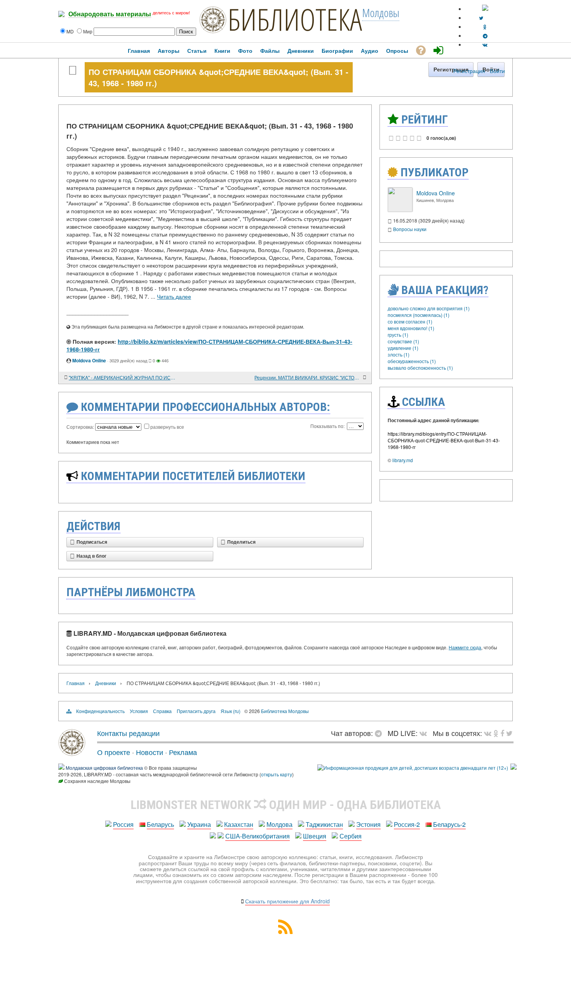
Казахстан (238, 824)
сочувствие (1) (403, 341)
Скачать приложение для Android (287, 901)
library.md (402, 460)
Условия (139, 711)
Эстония (368, 824)
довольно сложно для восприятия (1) (429, 308)
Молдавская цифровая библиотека (104, 767)
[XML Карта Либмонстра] (285, 931)
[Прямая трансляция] (425, 733)
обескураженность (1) (412, 361)
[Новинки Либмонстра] (495, 733)
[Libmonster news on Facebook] (502, 733)
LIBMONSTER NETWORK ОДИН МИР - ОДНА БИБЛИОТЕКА (286, 804)
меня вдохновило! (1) (411, 328)
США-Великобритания (257, 835)
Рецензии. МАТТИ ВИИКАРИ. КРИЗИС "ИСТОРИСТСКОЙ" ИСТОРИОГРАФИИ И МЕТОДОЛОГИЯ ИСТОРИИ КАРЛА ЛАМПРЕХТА (307, 377)
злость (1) (398, 354)
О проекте (113, 752)
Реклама (183, 752)
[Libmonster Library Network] (513, 767)
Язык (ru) (230, 711)
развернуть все (167, 426)
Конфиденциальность (100, 711)
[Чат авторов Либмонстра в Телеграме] (485, 35)
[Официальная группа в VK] (484, 44)
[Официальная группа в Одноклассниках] (485, 26)
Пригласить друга (196, 711)
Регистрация (469, 71)
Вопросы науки (410, 229)
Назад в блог (91, 556)
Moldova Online (89, 360)
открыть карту (276, 774)
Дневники (105, 683)
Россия (123, 824)
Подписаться (92, 542)
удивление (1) (403, 347)
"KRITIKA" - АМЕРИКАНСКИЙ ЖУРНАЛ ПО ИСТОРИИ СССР (122, 377)
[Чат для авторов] (380, 733)
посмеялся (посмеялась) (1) (418, 314)
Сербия (350, 835)
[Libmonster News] (509, 733)
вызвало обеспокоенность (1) (420, 367)
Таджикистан (324, 824)
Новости (149, 752)
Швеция (314, 835)
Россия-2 (407, 824)
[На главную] (71, 753)
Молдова (279, 824)
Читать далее (174, 296)
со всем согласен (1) (410, 321)
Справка (162, 711)
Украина (199, 824)
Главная (75, 683)
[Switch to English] (485, 8)
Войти (497, 71)
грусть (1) (398, 334)
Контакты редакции (128, 733)
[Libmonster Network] (412, 767)
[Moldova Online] (400, 210)
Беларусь (160, 824)
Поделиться (241, 542)
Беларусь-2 (449, 824)
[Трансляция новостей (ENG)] (481, 17)
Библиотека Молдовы (285, 711)
